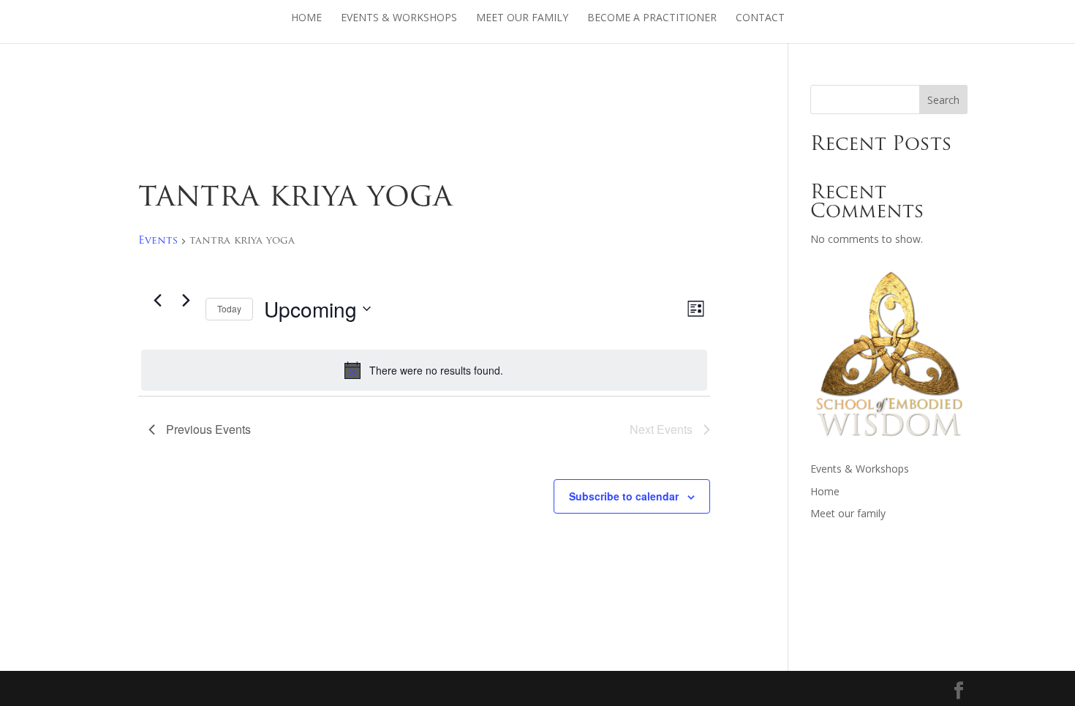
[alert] (424, 370)
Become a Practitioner (652, 18)
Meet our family (522, 18)
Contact (760, 18)
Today (229, 308)
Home (306, 18)
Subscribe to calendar (624, 496)
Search (943, 100)
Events (158, 241)
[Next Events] (186, 300)
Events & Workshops (399, 18)
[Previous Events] (157, 300)
